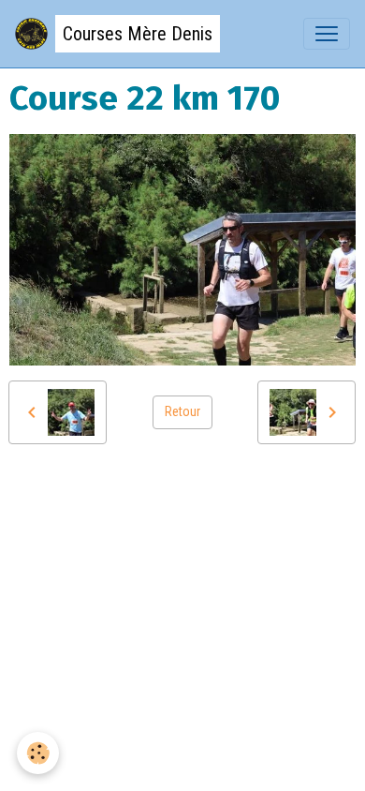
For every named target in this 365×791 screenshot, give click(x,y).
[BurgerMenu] (326, 34)
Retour (182, 411)
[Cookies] (38, 753)
